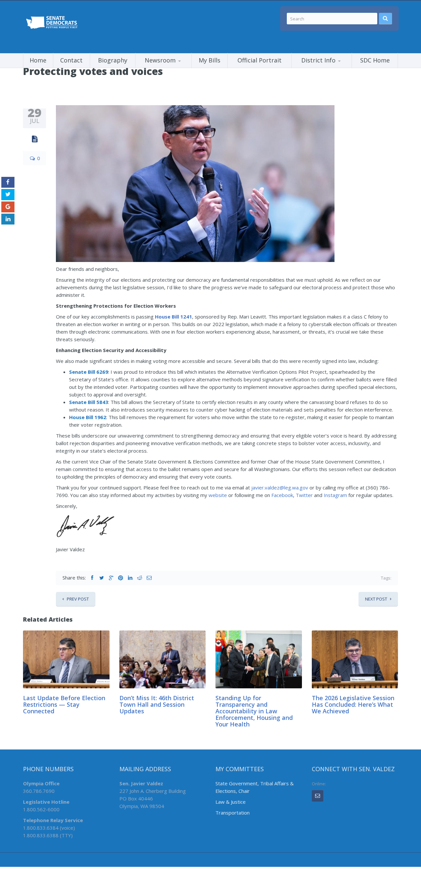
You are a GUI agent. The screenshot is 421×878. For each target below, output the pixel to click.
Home (38, 60)
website (218, 495)
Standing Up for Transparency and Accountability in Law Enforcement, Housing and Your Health (254, 711)
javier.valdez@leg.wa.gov (279, 487)
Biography (112, 60)
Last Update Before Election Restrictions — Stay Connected (64, 704)
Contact (71, 60)
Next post (376, 599)
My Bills (209, 60)
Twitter (304, 495)
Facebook (282, 495)
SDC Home (375, 60)
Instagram (335, 495)
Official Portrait (259, 60)
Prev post (78, 599)
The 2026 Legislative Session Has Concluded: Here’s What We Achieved (353, 704)
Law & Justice (230, 801)
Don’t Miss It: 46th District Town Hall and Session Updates (156, 704)
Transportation (232, 812)
